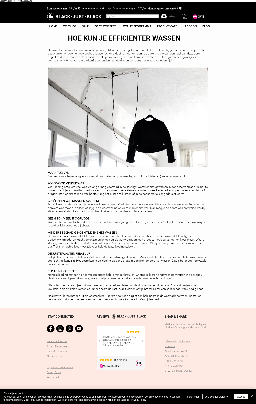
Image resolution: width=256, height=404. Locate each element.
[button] (185, 16)
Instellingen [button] (193, 396)
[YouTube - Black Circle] (79, 328)
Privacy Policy (138, 399)
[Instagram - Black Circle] (60, 328)
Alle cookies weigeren (217, 396)
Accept (241, 396)
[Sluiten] (252, 396)
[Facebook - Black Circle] (51, 328)
